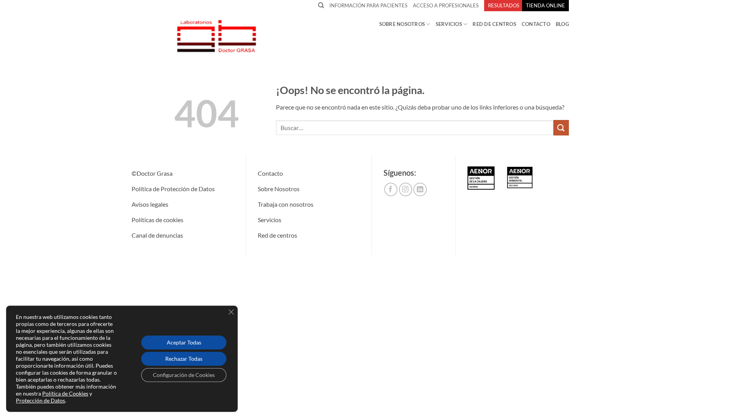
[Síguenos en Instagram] (406, 189)
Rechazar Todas (183, 358)
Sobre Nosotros (402, 24)
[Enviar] (561, 127)
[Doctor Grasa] (216, 36)
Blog (562, 24)
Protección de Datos (40, 400)
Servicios (449, 24)
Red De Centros (494, 24)
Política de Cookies (65, 393)
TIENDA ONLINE (545, 5)
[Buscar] (321, 5)
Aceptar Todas (184, 342)
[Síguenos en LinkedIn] (420, 189)
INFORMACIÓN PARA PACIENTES (368, 5)
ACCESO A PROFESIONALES (446, 5)
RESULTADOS (503, 5)
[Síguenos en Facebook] (391, 189)
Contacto (536, 24)
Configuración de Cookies (184, 375)
